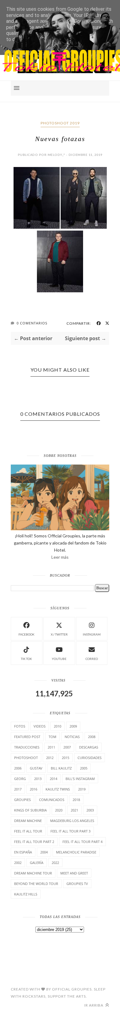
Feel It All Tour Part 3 (70, 831)
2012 (50, 757)
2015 (65, 757)
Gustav (36, 768)
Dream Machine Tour (33, 873)
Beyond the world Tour (36, 883)
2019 (82, 789)
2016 (33, 789)
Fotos (19, 726)
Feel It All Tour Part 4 (82, 841)
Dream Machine (28, 820)
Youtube (59, 659)
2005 (83, 768)
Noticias (72, 736)
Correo (92, 659)
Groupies (22, 799)
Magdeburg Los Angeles (72, 820)
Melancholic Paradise (76, 852)
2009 (73, 726)
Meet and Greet (74, 873)
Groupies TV (77, 883)
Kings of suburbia (30, 810)
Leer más (60, 557)
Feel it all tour (28, 831)
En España (23, 852)
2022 (55, 862)
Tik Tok (26, 659)
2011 (51, 747)
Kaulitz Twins (58, 789)
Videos (40, 726)
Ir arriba (94, 1005)
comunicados (51, 799)
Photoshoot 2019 (60, 123)
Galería (36, 862)
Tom (52, 736)
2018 (76, 799)
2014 (53, 778)
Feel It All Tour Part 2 (34, 841)
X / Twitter (59, 634)
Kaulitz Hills (25, 894)
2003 (90, 810)
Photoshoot (26, 757)
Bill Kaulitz (61, 768)
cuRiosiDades (90, 757)
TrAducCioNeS (26, 747)
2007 (67, 747)
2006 (18, 768)
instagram (92, 634)
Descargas (88, 747)
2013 (38, 778)
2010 (57, 726)
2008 (91, 736)
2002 (18, 862)
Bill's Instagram (80, 778)
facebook (26, 634)
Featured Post (27, 736)
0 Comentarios (32, 323)
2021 (74, 810)
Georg (20, 778)
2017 (18, 789)
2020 (58, 810)
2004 (44, 852)
